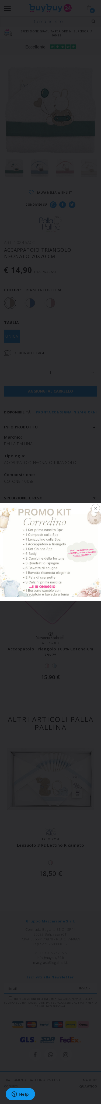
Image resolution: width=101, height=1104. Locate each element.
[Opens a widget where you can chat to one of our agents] (20, 1094)
